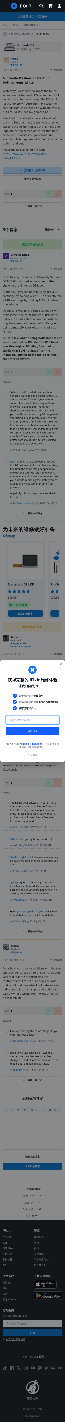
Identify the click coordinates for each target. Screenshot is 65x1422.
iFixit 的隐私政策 (32, 743)
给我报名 (32, 731)
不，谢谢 (32, 754)
